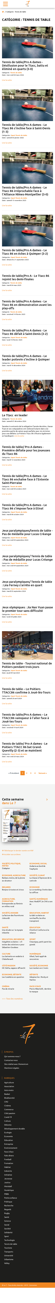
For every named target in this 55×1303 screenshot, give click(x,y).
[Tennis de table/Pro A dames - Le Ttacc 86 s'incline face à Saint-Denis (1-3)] (27, 105)
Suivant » (43, 773)
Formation (8, 1163)
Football (7, 1159)
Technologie (9, 1240)
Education (8, 1140)
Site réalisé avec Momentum (16, 1064)
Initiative (8, 1174)
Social (6, 1224)
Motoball (8, 1186)
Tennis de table (16, 72)
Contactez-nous (11, 1060)
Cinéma (7, 1105)
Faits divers (9, 1155)
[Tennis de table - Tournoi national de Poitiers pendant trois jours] (27, 645)
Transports (8, 1251)
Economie (8, 1136)
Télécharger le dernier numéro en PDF (19, 850)
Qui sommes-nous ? (12, 1056)
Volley (6, 1263)
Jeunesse (8, 1178)
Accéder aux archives (12, 854)
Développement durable (14, 1128)
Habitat (7, 1167)
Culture (7, 1121)
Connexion (33, 1285)
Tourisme (8, 1248)
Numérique (9, 1190)
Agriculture (9, 1082)
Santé (6, 1217)
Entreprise (8, 1144)
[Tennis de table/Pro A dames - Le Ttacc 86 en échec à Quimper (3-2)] (27, 230)
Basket (7, 1094)
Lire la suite (7, 80)
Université (8, 1255)
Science (7, 1221)
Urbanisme (8, 1259)
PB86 (6, 1194)
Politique (8, 1201)
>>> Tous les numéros (12, 998)
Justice (7, 1182)
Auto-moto (8, 1090)
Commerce (8, 1109)
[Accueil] (3, 12)
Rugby (7, 1213)
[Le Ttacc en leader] (27, 395)
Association (9, 1086)
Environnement (10, 1148)
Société (7, 1228)
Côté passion (9, 1113)
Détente (7, 1125)
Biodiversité (9, 1098)
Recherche (8, 1205)
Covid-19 (8, 1117)
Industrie (8, 1171)
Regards (7, 1209)
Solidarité (8, 1232)
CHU (6, 1101)
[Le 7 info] (27, 4)
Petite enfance (10, 1198)
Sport (13, 135)
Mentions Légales (11, 1068)
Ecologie (8, 1132)
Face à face (8, 1151)
